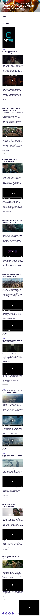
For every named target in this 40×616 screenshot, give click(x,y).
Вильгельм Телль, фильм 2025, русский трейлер (11, 109)
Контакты (4, 16)
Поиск (34, 13)
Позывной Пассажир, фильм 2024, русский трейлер (12, 221)
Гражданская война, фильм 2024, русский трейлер (11, 275)
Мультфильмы (24, 13)
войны (12, 116)
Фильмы (12, 13)
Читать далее (5, 101)
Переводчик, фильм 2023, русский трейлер (11, 505)
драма (7, 67)
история (20, 468)
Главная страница (5, 13)
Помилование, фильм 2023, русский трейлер (11, 557)
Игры (30, 13)
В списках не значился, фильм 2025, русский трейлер (12, 52)
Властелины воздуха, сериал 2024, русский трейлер (12, 391)
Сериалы (18, 13)
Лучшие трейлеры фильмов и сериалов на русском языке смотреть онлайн (18, 6)
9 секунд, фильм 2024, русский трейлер (9, 160)
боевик (12, 290)
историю (12, 235)
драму (9, 177)
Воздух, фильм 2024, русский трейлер (12, 456)
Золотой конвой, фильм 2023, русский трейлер (12, 341)
